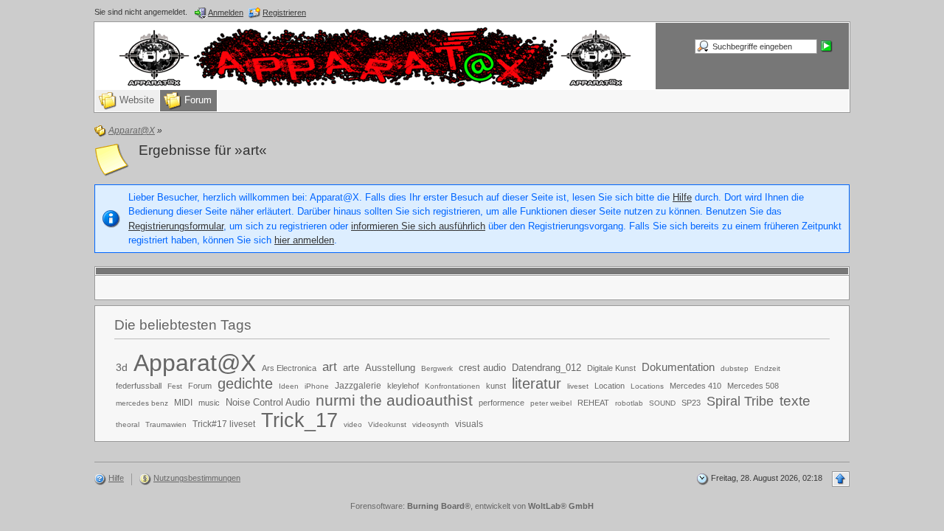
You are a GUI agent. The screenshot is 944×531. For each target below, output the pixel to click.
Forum (200, 385)
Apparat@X (194, 363)
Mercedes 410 (695, 385)
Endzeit (767, 368)
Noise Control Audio (268, 402)
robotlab (629, 403)
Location (609, 385)
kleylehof (403, 385)
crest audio (482, 367)
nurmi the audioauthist (394, 400)
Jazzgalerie (358, 386)
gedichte (245, 383)
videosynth (430, 424)
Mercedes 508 (753, 385)
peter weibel (551, 403)
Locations (647, 386)
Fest (174, 386)
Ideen (289, 386)
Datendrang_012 (546, 367)
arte (351, 367)
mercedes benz (142, 403)
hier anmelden (304, 240)
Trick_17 (299, 420)
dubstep (735, 368)
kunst (496, 385)
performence (501, 402)
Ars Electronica (289, 368)
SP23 (691, 402)
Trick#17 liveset (223, 424)
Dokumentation (678, 367)
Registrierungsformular (175, 226)
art (329, 367)
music (209, 402)
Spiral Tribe (740, 401)
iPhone (317, 386)
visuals (469, 424)
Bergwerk (437, 368)
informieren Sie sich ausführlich (418, 226)
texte (795, 401)
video (353, 424)
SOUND (662, 403)
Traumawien (166, 424)
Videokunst (387, 424)
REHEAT (593, 402)
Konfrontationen (452, 386)
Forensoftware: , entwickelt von (472, 506)
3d (122, 367)
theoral (127, 424)
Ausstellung (390, 367)
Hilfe (682, 197)
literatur (536, 383)
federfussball (139, 385)
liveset (578, 386)
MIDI (183, 403)
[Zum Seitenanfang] (841, 479)
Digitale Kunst (611, 368)
